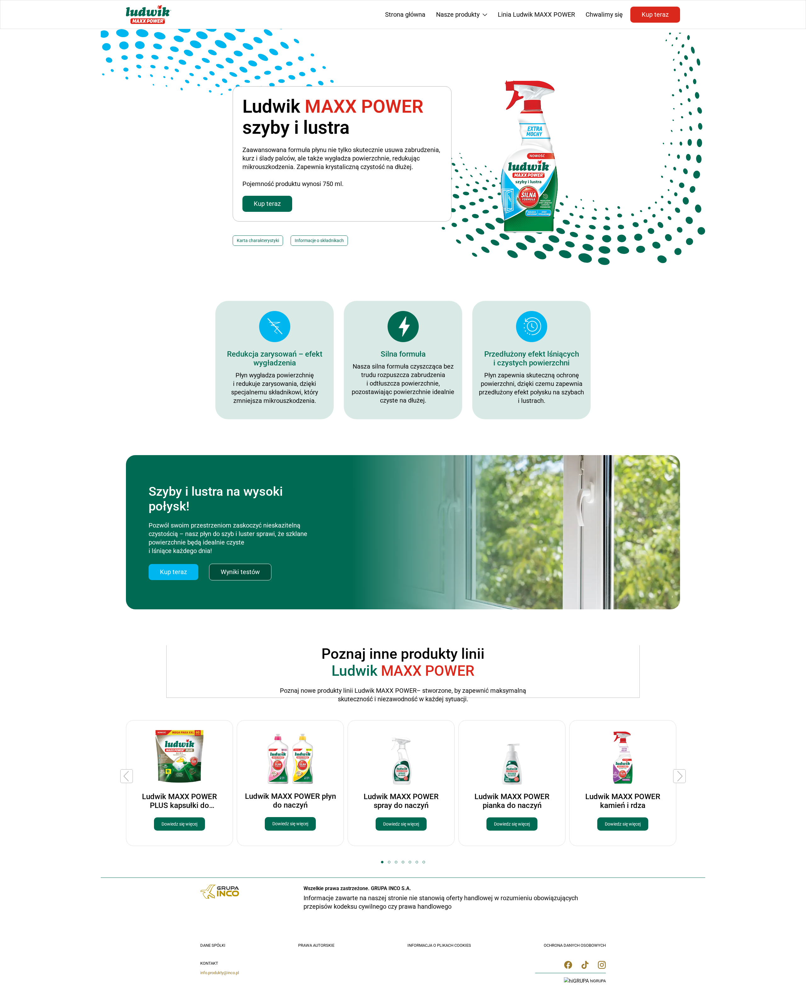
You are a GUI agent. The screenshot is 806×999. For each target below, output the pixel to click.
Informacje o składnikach (319, 240)
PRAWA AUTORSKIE (316, 945)
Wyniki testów (240, 572)
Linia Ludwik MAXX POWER (536, 14)
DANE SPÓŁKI (212, 945)
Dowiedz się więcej (179, 824)
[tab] (382, 862)
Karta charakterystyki (258, 240)
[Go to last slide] (126, 776)
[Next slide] (679, 776)
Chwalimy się (604, 14)
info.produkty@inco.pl (219, 972)
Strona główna (405, 14)
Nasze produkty (458, 14)
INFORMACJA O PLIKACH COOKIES (439, 945)
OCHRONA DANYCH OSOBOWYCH (575, 945)
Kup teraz (655, 14)
